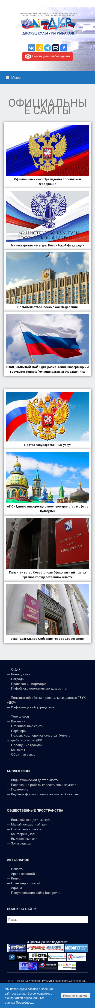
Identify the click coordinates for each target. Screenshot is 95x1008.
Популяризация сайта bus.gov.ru (35, 893)
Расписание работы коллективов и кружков (43, 785)
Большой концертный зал (30, 820)
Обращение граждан (27, 745)
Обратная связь (22, 754)
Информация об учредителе (32, 707)
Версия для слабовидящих (50, 56)
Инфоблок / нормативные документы (39, 688)
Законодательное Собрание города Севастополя (48, 638)
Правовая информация (29, 684)
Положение (19, 789)
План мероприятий (25, 883)
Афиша (16, 888)
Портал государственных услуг (47, 445)
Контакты (17, 750)
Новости (17, 869)
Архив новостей (23, 874)
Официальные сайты (27, 726)
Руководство (20, 674)
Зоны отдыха (21, 843)
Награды (17, 679)
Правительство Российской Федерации (47, 307)
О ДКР (16, 669)
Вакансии (18, 721)
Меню (16, 77)
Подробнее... (25, 1002)
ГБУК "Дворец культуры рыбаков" (45, 981)
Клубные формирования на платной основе (44, 794)
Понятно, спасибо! (75, 995)
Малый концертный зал (29, 824)
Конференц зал (23, 834)
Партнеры (18, 731)
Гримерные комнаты (26, 829)
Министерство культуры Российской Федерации (47, 245)
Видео (16, 878)
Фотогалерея (20, 716)
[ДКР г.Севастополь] (47, 23)
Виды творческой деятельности (35, 780)
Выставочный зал (24, 839)
